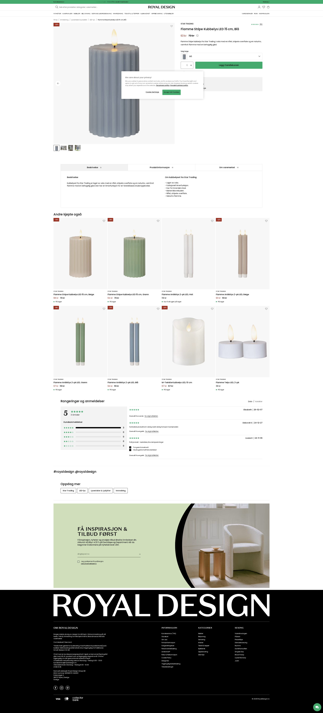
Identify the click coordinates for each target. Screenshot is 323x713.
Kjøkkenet (201, 648)
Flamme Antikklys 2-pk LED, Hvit (177, 294)
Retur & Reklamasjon (169, 654)
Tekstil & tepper (203, 645)
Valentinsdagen (241, 633)
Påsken (237, 636)
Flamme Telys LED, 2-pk (227, 383)
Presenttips (239, 639)
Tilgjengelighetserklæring (171, 664)
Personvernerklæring (169, 648)
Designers (165, 661)
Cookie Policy (166, 658)
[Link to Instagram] (62, 688)
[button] (266, 2)
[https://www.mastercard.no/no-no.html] (66, 699)
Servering (201, 639)
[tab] (94, 167)
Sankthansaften (241, 648)
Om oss (164, 639)
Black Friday (239, 654)
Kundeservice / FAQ (169, 633)
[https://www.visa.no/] (58, 699)
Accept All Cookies (171, 92)
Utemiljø (201, 654)
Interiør (200, 642)
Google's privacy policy (179, 85)
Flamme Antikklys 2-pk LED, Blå (123, 383)
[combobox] (266, 2)
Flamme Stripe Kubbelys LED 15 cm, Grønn (128, 294)
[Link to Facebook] (55, 688)
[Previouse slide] (58, 83)
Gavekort (165, 636)
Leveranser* (166, 651)
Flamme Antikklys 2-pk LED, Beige (232, 294)
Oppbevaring (203, 651)
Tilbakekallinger (167, 667)
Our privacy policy (163, 85)
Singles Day (239, 651)
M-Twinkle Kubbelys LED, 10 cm (177, 383)
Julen (237, 661)
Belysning (202, 636)
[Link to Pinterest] (68, 688)
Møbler (200, 633)
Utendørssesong (241, 642)
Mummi (238, 645)
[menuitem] (57, 14)
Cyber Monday (240, 658)
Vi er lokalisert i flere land (62, 642)
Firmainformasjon (168, 642)
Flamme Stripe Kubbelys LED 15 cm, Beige (73, 294)
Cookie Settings (152, 92)
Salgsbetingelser (168, 645)
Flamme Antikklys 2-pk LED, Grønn (70, 383)
